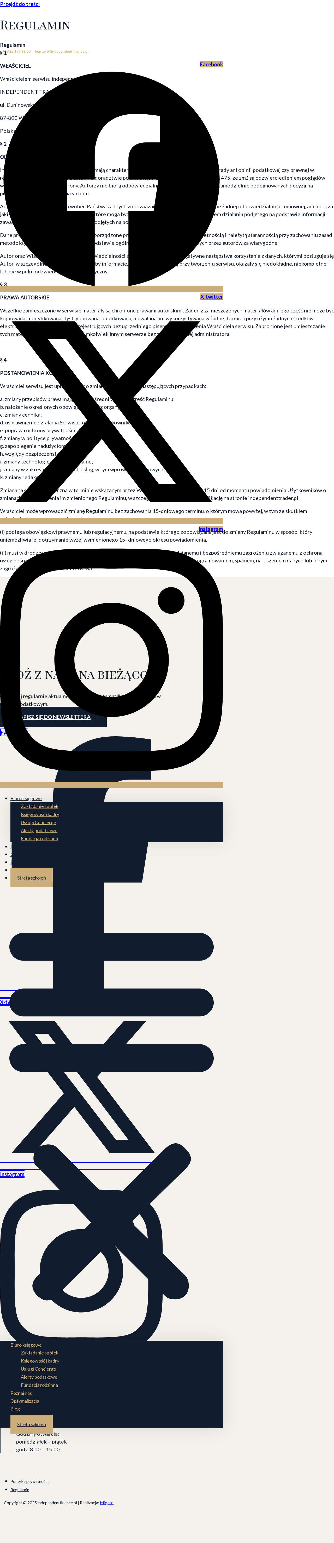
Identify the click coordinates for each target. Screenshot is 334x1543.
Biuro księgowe (26, 798)
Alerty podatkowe (39, 830)
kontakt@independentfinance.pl (61, 51)
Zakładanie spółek (39, 806)
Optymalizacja (24, 854)
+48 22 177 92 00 (16, 51)
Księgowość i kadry (40, 814)
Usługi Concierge (38, 822)
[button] (111, 1111)
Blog (15, 862)
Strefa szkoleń (31, 878)
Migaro (107, 1502)
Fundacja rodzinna (39, 838)
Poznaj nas (21, 846)
